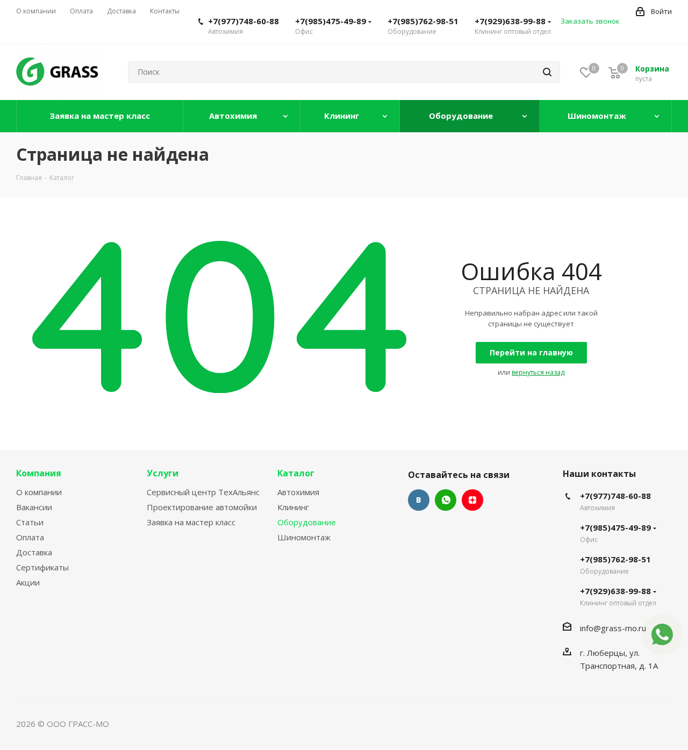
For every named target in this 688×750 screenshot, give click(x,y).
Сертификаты (42, 567)
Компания (38, 473)
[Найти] (547, 72)
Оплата (30, 537)
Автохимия (298, 492)
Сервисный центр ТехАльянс (203, 492)
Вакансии (34, 507)
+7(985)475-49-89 (330, 21)
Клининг (293, 507)
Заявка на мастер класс (191, 522)
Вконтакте (418, 500)
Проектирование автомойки (202, 507)
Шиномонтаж (304, 537)
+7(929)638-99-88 (510, 21)
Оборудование (306, 522)
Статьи (30, 522)
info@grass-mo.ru (613, 628)
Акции (28, 582)
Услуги (162, 473)
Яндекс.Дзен (472, 500)
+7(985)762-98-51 (423, 21)
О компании (39, 492)
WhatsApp (445, 500)
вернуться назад (538, 372)
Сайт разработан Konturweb (166, 723)
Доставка (34, 552)
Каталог (295, 473)
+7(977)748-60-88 (243, 21)
